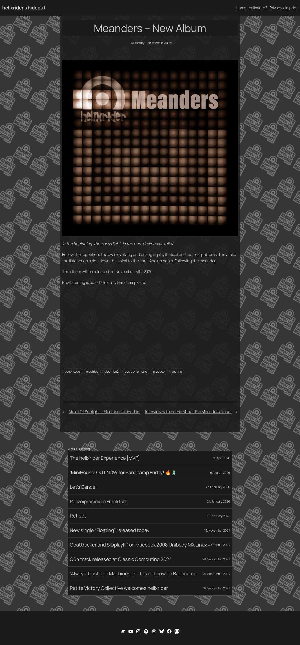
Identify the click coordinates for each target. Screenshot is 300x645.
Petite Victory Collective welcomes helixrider (119, 588)
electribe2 (112, 371)
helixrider (153, 43)
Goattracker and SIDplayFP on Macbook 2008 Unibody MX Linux (138, 545)
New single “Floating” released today (109, 530)
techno (177, 371)
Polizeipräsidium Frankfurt (98, 501)
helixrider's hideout (23, 7)
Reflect (78, 516)
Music (167, 43)
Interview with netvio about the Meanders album (188, 411)
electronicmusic (136, 371)
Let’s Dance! (83, 487)
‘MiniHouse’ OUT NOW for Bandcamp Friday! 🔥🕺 (123, 472)
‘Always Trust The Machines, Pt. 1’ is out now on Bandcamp (133, 573)
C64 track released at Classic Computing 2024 (121, 559)
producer (159, 371)
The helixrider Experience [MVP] (105, 458)
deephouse (72, 371)
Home (241, 7)
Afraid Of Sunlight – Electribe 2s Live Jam (104, 411)
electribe (92, 371)
